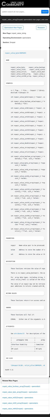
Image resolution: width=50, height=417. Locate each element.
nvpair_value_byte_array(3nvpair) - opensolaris (19, 392)
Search (45, 12)
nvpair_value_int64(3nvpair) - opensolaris (17, 409)
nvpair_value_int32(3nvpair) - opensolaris (17, 397)
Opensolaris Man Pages (13, 27)
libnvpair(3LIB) (17, 365)
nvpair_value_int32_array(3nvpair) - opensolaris (20, 403)
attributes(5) (19, 333)
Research (41, 27)
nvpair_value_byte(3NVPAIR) (15, 53)
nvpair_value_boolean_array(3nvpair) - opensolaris (21, 386)
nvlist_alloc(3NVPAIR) (33, 365)
